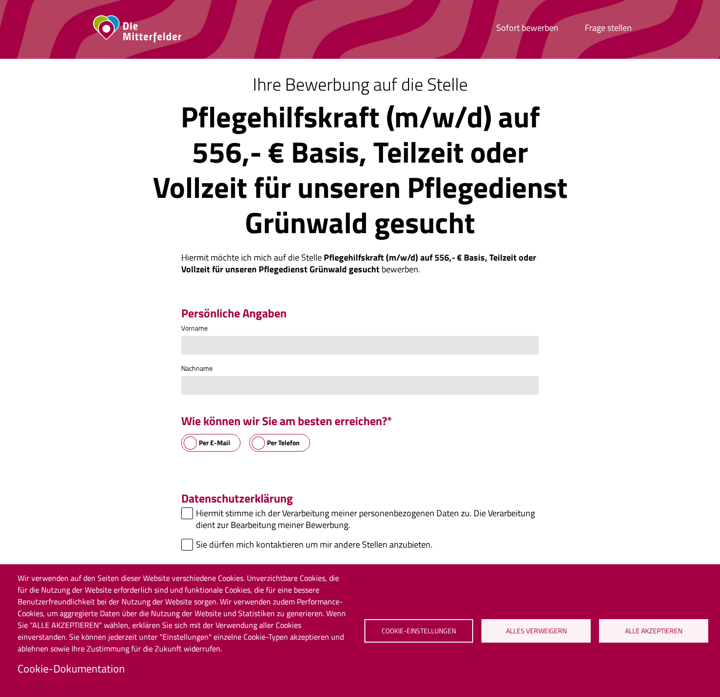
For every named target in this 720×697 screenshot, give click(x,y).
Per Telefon (283, 442)
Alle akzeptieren (653, 631)
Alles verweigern (536, 631)
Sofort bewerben (527, 27)
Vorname (194, 328)
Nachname (197, 368)
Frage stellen (608, 27)
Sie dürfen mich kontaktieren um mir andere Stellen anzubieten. (314, 545)
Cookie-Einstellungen (419, 631)
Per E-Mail (214, 442)
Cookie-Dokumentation (71, 668)
